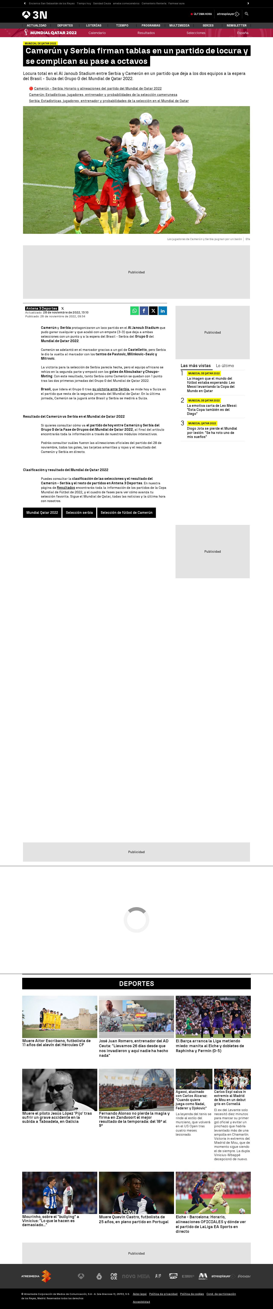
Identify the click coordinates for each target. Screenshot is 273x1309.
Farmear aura (176, 3)
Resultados (146, 33)
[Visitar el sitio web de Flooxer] (244, 1276)
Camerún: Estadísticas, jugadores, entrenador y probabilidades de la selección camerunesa (103, 95)
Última (203, 14)
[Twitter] (62, 308)
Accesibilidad (141, 1301)
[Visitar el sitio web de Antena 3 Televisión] (84, 1276)
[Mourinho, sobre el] (59, 1193)
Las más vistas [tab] (196, 365)
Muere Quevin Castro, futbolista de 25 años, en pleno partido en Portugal (133, 1219)
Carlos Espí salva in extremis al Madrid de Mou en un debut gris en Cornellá (230, 1098)
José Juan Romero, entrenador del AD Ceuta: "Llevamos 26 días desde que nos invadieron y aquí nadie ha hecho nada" (133, 1048)
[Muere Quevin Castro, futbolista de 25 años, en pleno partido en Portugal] (136, 1193)
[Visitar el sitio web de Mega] (143, 1276)
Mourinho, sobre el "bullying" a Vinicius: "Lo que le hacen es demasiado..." (50, 1221)
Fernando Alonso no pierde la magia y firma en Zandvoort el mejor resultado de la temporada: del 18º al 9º (134, 1119)
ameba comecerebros (126, 3)
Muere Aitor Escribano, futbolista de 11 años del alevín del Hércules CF (56, 1043)
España (242, 33)
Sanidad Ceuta (102, 3)
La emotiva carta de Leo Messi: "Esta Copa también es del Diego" (212, 410)
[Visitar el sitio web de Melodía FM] (203, 1276)
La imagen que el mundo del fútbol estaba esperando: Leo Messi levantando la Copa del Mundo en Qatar (211, 384)
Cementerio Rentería (154, 3)
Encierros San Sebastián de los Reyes (52, 3)
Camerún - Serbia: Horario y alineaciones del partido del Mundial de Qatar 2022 (98, 88)
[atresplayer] (228, 14)
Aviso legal (140, 1294)
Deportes (65, 25)
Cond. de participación (221, 1294)
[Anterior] (24, 3)
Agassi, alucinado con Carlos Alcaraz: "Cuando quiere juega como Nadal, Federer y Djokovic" (191, 1100)
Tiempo (122, 25)
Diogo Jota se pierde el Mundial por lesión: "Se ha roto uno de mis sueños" (212, 432)
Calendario (97, 33)
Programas (151, 25)
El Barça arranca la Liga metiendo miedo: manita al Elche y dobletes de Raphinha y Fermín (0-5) (210, 1046)
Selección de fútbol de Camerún (126, 513)
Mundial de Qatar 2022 (204, 373)
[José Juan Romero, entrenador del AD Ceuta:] (136, 1017)
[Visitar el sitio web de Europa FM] (188, 1276)
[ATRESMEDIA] (36, 1276)
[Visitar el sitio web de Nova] (128, 1276)
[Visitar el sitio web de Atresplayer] (224, 1276)
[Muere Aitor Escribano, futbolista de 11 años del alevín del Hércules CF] (59, 1017)
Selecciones (196, 33)
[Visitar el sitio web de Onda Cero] (173, 1276)
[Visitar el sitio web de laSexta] (99, 1276)
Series (208, 25)
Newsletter (237, 25)
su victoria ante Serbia (110, 389)
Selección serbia (79, 513)
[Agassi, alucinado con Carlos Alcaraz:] (194, 1079)
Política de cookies (192, 1294)
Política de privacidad (163, 1294)
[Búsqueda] (246, 14)
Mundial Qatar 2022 (42, 513)
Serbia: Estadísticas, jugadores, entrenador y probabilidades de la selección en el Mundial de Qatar (109, 101)
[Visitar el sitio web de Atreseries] (158, 1276)
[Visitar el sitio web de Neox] (113, 1276)
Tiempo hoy (84, 3)
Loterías (93, 25)
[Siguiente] (248, 3)
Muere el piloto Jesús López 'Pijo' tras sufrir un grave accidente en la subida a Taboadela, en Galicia (57, 1117)
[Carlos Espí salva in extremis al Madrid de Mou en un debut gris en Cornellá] (232, 1079)
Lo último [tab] (225, 365)
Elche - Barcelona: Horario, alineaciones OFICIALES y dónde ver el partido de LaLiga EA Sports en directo (211, 1224)
